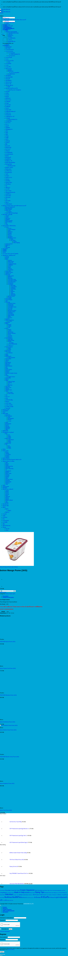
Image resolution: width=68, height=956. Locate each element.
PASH (4, 449)
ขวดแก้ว (7, 94)
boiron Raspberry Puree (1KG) (7, 783)
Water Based (11, 315)
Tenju (6, 224)
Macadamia (8, 362)
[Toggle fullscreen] (1, 954)
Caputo (7, 490)
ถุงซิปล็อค (7, 127)
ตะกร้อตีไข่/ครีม (11, 38)
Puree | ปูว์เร (5, 450)
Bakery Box (8, 438)
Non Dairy (13, 240)
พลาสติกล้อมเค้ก (9, 154)
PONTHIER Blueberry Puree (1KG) (8, 695)
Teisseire (7, 483)
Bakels (9, 329)
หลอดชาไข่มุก (8, 182)
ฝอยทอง (7, 401)
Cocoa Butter (8, 298)
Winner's (10, 317)
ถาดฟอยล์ (7, 118)
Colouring (7, 302)
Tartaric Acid (8, 387)
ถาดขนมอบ (54, 894)
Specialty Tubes (16, 894)
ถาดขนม (49, 894)
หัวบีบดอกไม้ (53, 897)
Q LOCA (10, 321)
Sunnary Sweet (9, 479)
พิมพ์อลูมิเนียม (8, 164)
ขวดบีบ (7, 93)
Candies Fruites (9, 272)
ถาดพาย (10, 39)
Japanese (7, 496)
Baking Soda (11, 340)
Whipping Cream (12, 237)
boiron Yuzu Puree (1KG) (6, 810)
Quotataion (5, 912)
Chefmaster (10, 305)
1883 (6, 462)
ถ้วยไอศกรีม (8, 114)
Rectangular (11, 418)
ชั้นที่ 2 (6, 509)
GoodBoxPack (11, 74)
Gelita (12, 342)
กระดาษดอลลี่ (11, 52)
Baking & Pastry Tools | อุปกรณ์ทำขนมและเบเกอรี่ (14, 205)
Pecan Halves (8, 369)
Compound (10, 283)
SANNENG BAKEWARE (11, 31)
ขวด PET (7, 91)
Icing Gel (10, 309)
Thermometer (8, 46)
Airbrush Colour (11, 303)
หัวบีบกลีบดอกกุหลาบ (30, 897)
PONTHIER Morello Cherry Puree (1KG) (9, 756)
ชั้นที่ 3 (9, 510)
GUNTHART (8, 356)
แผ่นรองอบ (7, 197)
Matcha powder (9, 220)
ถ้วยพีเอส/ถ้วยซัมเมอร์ (10, 111)
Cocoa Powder (8, 299)
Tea (6, 223)
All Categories (6, 18)
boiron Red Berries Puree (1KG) (7, 721)
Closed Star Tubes (15, 890)
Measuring (7, 29)
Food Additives (8, 338)
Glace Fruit (7, 351)
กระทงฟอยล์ (8, 63)
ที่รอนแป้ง (7, 145)
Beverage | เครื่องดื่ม (7, 214)
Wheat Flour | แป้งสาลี (8, 489)
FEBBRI (5, 251)
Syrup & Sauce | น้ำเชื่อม (8, 461)
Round (9, 419)
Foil (9, 434)
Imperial (10, 382)
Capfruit (7, 453)
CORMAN (10, 265)
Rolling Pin (10, 35)
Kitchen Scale (8, 28)
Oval (9, 417)
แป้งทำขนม (11, 900)
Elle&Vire (10, 231)
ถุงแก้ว (6, 139)
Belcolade (13, 285)
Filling (6, 323)
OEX (9, 86)
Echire (9, 266)
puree (58, 892)
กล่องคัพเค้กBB (8, 77)
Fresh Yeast (11, 393)
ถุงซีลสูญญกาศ (8, 129)
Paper (6, 30)
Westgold (10, 236)
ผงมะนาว (7, 396)
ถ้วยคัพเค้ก (7, 106)
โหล (6, 199)
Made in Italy (19, 892)
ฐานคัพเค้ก (7, 101)
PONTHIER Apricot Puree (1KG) (7, 641)
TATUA (9, 235)
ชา (32, 894)
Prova (9, 334)
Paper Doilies (8, 209)
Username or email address (7, 917)
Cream (6, 227)
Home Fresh (8, 358)
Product (5, 24)
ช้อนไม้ (7, 96)
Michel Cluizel (11, 296)
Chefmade (7, 24)
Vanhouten (13, 295)
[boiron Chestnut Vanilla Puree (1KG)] (6, 579)
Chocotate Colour (12, 307)
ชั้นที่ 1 (4, 507)
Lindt (12, 290)
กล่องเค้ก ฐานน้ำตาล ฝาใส (11, 88)
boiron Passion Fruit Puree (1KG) (8, 668)
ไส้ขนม (4, 527)
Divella (7, 491)
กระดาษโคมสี (8, 57)
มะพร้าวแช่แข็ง (8, 404)
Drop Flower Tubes (46, 890)
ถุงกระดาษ (7, 122)
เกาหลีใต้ (5, 900)
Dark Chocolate (38, 890)
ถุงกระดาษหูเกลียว (15, 72)
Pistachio (7, 370)
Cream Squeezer (27, 890)
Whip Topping (16, 242)
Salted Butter (2, 894)
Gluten (6, 355)
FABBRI (5, 249)
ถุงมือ (6, 134)
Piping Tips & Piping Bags (11, 213)
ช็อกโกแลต (36, 894)
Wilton (9, 316)
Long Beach (8, 471)
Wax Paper (7, 48)
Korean (7, 497)
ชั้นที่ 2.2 (7, 512)
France (51, 890)
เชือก (4, 523)
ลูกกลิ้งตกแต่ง (8, 170)
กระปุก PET (8, 66)
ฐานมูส (7, 103)
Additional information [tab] (8, 597)
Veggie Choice (11, 376)
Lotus (4, 412)
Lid (8, 445)
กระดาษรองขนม (9, 51)
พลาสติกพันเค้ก (8, 152)
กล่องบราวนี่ (8, 83)
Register (2, 951)
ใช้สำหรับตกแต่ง (6, 525)
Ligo (9, 327)
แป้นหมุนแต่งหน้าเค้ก (10, 192)
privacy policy (11, 949)
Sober (6, 478)
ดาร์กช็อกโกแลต (42, 894)
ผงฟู (6, 395)
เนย (8, 900)
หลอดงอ (7, 179)
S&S (9, 62)
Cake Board (11, 439)
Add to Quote (3, 592)
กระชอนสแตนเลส (9, 49)
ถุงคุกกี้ (7, 126)
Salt (6, 374)
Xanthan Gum (8, 389)
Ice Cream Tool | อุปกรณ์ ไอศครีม (10, 253)
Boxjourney (10, 71)
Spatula (10, 36)
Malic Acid (7, 363)
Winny (6, 502)
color (6, 301)
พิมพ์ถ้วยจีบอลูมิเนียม (10, 162)
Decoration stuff (9, 25)
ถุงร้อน (6, 135)
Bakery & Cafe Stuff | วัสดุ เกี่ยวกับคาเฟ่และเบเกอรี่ (14, 19)
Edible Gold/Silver (9, 320)
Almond (7, 256)
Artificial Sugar (11, 381)
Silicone (7, 426)
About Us (5, 26)
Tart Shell (7, 386)
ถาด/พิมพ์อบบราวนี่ (9, 116)
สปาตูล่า (7, 175)
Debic (9, 230)
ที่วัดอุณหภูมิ (8, 147)
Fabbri (6, 465)
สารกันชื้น (5, 522)
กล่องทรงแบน (8, 82)
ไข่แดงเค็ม (7, 408)
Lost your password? (5, 931)
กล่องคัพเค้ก (8, 75)
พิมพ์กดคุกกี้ (8, 157)
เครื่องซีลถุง (8, 184)
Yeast (6, 391)
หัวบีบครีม (45, 897)
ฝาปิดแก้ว (7, 150)
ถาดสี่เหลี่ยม (59, 894)
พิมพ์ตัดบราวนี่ (8, 160)
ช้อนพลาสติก (6, 505)
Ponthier (7, 455)
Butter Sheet (11, 261)
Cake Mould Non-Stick (13, 33)
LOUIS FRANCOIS (12, 344)
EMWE (9, 324)
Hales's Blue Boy (9, 468)
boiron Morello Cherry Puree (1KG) (8, 730)
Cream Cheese (8, 243)
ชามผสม (5, 514)
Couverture (10, 284)
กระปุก (6, 65)
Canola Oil (10, 262)
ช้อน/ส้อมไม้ (5, 504)
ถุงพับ (6, 132)
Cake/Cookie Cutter (10, 22)
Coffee (6, 217)
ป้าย (4, 519)
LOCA (6, 361)
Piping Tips (39, 892)
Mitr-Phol (10, 385)
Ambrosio (10, 352)
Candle (7, 23)
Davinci (7, 463)
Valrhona (13, 293)
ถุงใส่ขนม (7, 140)
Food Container (9, 346)
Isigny (9, 267)
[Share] (3, 954)
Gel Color (10, 308)
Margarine (7, 245)
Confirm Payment (7, 909)
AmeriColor (10, 304)
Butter (6, 259)
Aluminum (7, 414)
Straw (6, 45)
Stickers (7, 44)
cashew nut (8, 273)
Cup (6, 444)
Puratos (10, 233)
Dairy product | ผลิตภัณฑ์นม (9, 225)
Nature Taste (8, 473)
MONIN (7, 472)
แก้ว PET (7, 189)
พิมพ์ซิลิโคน (8, 159)
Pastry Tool (8, 210)
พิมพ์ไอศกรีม (24, 897)
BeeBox (7, 21)
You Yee (7, 528)
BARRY (10, 277)
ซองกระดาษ (8, 99)
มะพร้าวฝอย (8, 403)
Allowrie (10, 260)
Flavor (6, 328)
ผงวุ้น (6, 398)
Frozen (15, 241)
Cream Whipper (11, 229)
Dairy (12, 239)
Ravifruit (7, 456)
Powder (7, 372)
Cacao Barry (14, 286)
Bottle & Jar (8, 443)
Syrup (20, 894)
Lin (8, 383)
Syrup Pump (8, 481)
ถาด (47, 894)
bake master (11, 275)
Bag (6, 433)
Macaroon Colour (12, 310)
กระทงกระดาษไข (9, 60)
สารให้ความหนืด (9, 406)
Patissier (13, 291)
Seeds (6, 375)
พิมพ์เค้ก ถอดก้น (9, 167)
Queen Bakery (8, 221)
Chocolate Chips (12, 279)
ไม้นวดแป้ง (7, 200)
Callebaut (13, 287)
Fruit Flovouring (9, 466)
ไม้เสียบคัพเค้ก (8, 204)
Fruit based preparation (57, 890)
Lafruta (9, 326)
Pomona (7, 474)
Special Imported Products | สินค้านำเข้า (12, 459)
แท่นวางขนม (8, 190)
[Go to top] (0, 905)
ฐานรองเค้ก (8, 104)
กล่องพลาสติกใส (9, 85)
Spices (7, 379)
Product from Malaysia (52, 892)
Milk (6, 246)
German (7, 494)
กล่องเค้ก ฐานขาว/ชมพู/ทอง (14, 89)
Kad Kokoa (13, 289)
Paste (6, 368)
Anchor (9, 228)
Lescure (10, 268)
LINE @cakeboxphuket (8, 910)
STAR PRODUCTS (15, 54)
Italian (6, 495)
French (7, 493)
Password (2, 920)
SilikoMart (10, 312)
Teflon (6, 429)
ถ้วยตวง (7, 108)
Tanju (4, 485)
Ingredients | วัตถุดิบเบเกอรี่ (9, 255)
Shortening (7, 378)
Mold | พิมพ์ (5, 413)
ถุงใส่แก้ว (7, 142)
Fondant (7, 27)
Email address (3, 937)
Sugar (6, 380)
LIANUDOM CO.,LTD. (28, 903)
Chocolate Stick (11, 281)
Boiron (6, 452)
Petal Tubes (32, 892)
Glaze (6, 354)
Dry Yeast (10, 392)
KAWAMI (7, 219)
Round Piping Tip (63, 892)
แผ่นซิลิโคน (8, 194)
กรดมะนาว (10, 345)
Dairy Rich (7, 218)
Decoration (5, 248)
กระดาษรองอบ (11, 55)
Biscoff (6, 257)
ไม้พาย (6, 202)
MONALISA (5, 430)
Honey (4, 252)
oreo (6, 367)
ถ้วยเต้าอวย (8, 113)
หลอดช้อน (7, 180)
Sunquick (7, 480)
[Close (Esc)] (4, 954)
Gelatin (9, 341)
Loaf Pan (10, 34)
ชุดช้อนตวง (8, 98)
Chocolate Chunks (12, 280)
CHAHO (7, 215)
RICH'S (10, 234)
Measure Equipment (10, 207)
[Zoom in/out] (0, 954)
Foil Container (8, 416)
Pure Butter (10, 269)
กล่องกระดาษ (8, 68)
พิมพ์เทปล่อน (8, 169)
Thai (6, 501)
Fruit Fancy (8, 350)
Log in (10, 929)
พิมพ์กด (7, 155)
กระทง (6, 59)
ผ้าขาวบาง (7, 149)
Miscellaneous (8, 208)
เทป (6, 185)
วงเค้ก (6, 174)
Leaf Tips (63, 890)
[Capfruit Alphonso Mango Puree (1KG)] (6, 586)
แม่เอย (6, 530)
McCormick (10, 332)
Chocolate (7, 274)
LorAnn (9, 330)
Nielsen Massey (12, 333)
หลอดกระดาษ (8, 177)
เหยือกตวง (7, 187)
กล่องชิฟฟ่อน (8, 80)
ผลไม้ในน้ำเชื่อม (9, 399)
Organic (7, 499)
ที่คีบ (6, 144)
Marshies (7, 364)
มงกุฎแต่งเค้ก (6, 520)
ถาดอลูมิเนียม (8, 121)
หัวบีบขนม (37, 897)
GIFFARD (7, 467)
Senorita (7, 475)
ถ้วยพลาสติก (8, 109)
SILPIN (7, 477)
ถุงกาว (6, 124)
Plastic (9, 349)
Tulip (12, 292)
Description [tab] (5, 596)
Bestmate (10, 278)
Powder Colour (11, 311)
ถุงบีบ (6, 131)
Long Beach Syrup (10, 892)
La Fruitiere (5, 410)
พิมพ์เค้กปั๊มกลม (11, 41)
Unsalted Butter (25, 894)
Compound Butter (12, 263)
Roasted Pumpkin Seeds (11, 373)
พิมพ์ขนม (8, 897)
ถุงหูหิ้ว (7, 137)
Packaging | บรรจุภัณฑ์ (8, 432)
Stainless (7, 428)
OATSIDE (7, 247)
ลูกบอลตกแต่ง (8, 172)
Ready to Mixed (9, 500)
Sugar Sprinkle (11, 357)
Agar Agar (10, 339)
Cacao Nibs (8, 271)
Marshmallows (8, 366)
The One (10, 335)
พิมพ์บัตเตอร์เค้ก (11, 165)
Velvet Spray (11, 314)
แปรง (9, 43)
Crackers (7, 318)
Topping (7, 388)
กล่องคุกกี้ (7, 78)
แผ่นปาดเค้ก (8, 195)
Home (1, 567)
